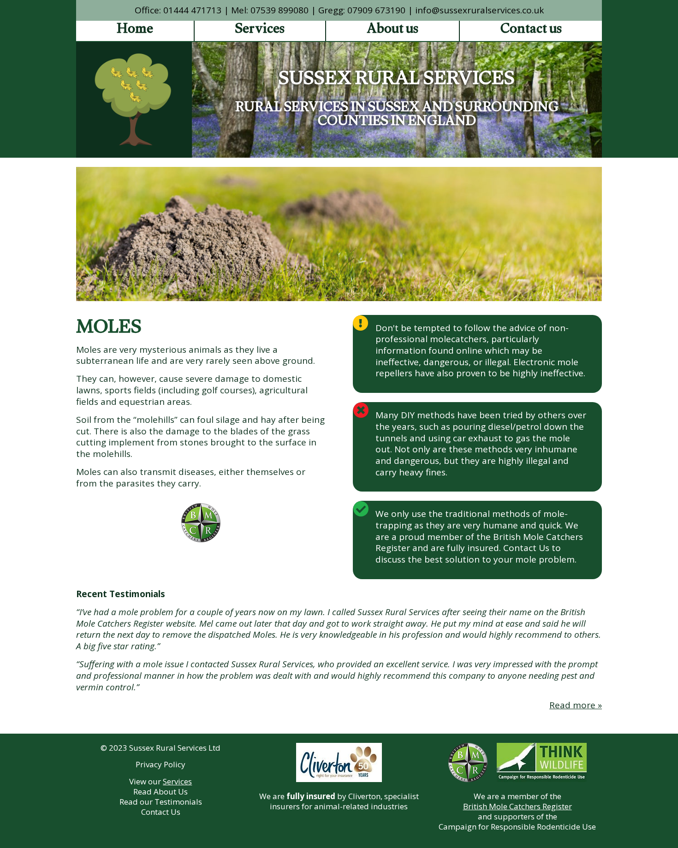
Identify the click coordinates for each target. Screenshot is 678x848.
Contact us (531, 31)
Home (135, 31)
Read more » (575, 705)
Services (260, 31)
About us (392, 31)
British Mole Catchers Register (517, 806)
